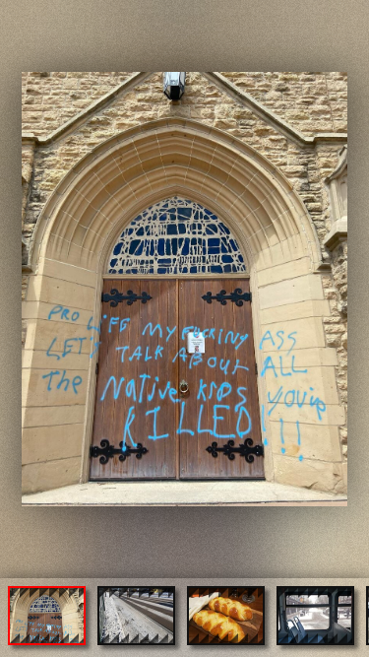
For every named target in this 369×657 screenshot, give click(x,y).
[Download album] (17, 16)
